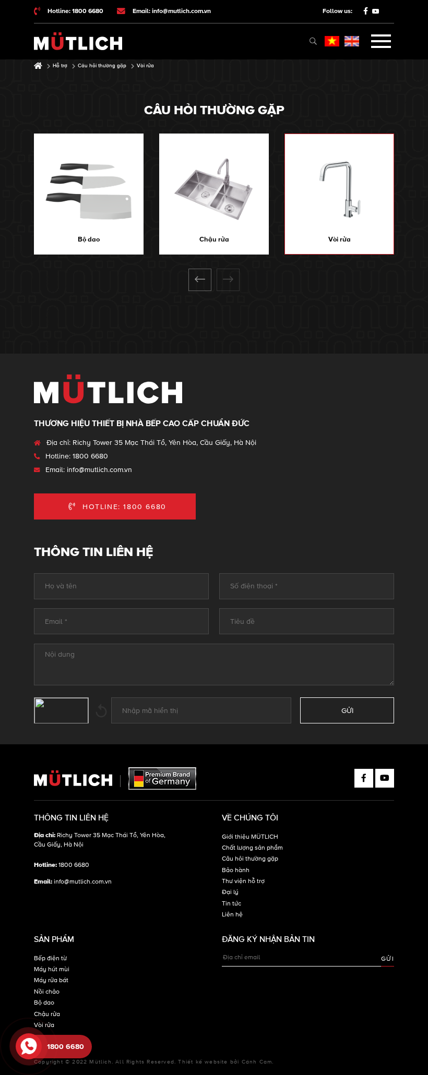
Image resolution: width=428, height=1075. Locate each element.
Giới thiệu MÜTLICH (250, 837)
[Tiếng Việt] (332, 41)
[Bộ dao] (88, 189)
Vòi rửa (339, 239)
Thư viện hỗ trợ (243, 881)
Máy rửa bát (51, 980)
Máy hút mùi (51, 969)
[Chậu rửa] (214, 189)
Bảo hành (235, 870)
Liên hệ (232, 915)
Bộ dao (89, 239)
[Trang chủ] (38, 66)
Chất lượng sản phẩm (252, 848)
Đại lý (230, 892)
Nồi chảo (47, 992)
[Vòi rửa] (339, 189)
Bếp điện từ (50, 958)
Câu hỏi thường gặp (250, 859)
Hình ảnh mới (101, 710)
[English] (351, 41)
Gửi (387, 959)
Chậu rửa (214, 239)
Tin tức (231, 904)
